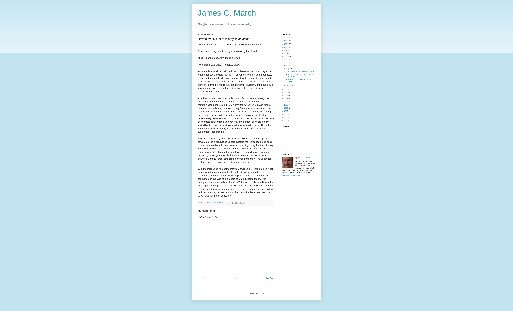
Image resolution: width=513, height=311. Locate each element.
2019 (286, 60)
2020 (286, 57)
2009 (286, 105)
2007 (286, 111)
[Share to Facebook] (241, 203)
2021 (286, 53)
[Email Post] (229, 202)
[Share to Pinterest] (243, 203)
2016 (286, 63)
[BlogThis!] (236, 203)
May (288, 69)
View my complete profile (291, 175)
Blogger (261, 294)
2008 (286, 108)
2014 (286, 89)
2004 (286, 120)
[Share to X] (238, 203)
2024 (286, 44)
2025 (286, 41)
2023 (286, 47)
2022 (286, 50)
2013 (286, 92)
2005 (286, 117)
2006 (286, 114)
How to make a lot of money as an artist (300, 71)
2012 (286, 95)
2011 (286, 99)
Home (236, 278)
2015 (286, 66)
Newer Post (202, 278)
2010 (286, 102)
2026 (286, 38)
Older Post (269, 278)
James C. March (227, 12)
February (289, 85)
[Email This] (233, 203)
